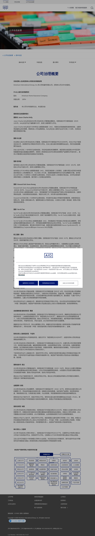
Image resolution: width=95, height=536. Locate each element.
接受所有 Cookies (28, 283)
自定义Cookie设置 (68, 283)
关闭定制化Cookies (48, 283)
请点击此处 (21, 275)
